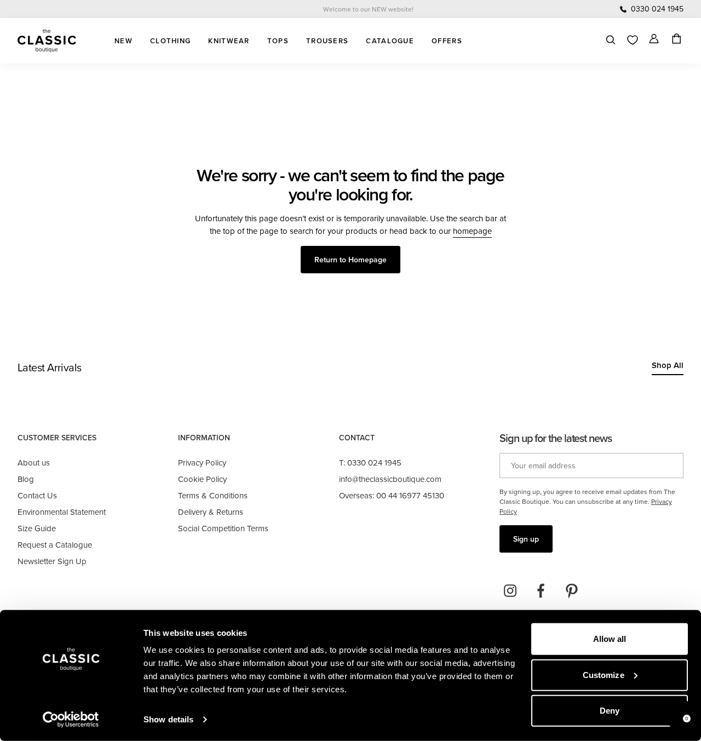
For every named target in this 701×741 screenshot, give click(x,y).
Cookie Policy (202, 479)
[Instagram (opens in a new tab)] (510, 591)
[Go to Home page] (47, 41)
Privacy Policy (202, 462)
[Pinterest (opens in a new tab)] (572, 591)
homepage (472, 231)
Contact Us (37, 495)
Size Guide (37, 528)
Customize (603, 674)
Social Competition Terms (223, 528)
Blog (26, 479)
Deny (609, 710)
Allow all (610, 639)
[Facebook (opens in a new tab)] (541, 591)
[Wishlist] (632, 40)
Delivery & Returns (210, 512)
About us (34, 462)
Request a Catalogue (55, 544)
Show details (168, 719)
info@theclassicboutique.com (390, 479)
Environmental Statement (62, 512)
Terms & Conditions (213, 495)
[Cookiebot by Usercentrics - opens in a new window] (71, 719)
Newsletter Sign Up (52, 561)
